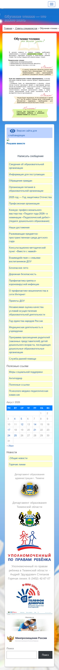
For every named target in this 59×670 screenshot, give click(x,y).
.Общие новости (18, 458)
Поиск (10, 648)
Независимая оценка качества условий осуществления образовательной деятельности (27, 310)
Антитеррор (15, 378)
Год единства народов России (26, 321)
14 (35, 424)
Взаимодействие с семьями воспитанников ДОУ (24, 259)
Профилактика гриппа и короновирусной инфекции (24, 282)
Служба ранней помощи (22, 358)
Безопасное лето (18, 267)
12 (22, 424)
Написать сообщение (31, 156)
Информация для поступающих (27, 174)
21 (35, 429)
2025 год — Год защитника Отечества (30, 197)
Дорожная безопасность (22, 274)
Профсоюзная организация (24, 203)
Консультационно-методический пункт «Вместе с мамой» (27, 249)
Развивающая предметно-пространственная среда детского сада (28, 237)
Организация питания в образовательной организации (26, 188)
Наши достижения (19, 227)
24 (9, 435)
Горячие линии (17, 464)
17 (9, 429)
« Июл (10, 445)
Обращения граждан (20, 180)
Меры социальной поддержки (26, 371)
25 (15, 435)
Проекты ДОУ (17, 300)
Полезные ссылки (19, 384)
